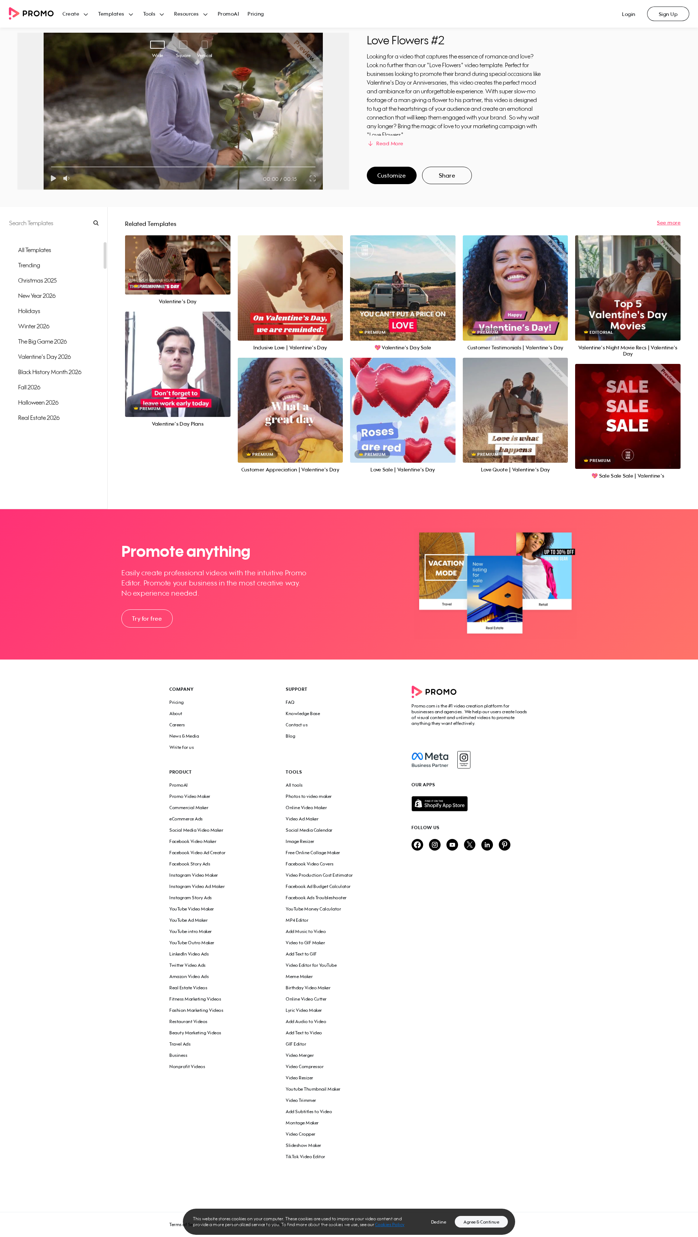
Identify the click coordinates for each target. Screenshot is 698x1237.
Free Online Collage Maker (313, 852)
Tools (149, 14)
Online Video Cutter (306, 999)
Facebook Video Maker (192, 841)
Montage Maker (302, 1123)
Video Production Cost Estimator (319, 875)
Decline (438, 1222)
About (175, 713)
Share (447, 175)
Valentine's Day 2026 (44, 356)
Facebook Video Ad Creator (197, 852)
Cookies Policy (390, 1224)
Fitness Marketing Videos (195, 999)
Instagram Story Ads (190, 897)
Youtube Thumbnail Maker (313, 1089)
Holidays (29, 311)
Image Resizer (300, 841)
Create (71, 14)
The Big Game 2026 (42, 341)
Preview (177, 257)
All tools (294, 785)
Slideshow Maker (303, 1145)
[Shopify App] (470, 803)
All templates (34, 250)
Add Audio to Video (306, 1021)
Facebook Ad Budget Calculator (318, 886)
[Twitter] (470, 845)
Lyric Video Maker (304, 1010)
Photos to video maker (309, 796)
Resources (186, 14)
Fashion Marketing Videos (196, 1010)
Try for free (147, 618)
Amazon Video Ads (189, 976)
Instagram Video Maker (193, 875)
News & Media (184, 736)
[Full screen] (313, 178)
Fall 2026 (29, 387)
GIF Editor (296, 1044)
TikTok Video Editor (305, 1156)
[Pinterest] (504, 845)
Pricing (256, 14)
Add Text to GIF (301, 954)
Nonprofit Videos (187, 1066)
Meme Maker (299, 976)
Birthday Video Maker (308, 987)
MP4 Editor (297, 920)
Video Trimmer (301, 1100)
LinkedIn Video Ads (189, 954)
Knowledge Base (303, 713)
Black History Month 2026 (49, 372)
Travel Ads (179, 1044)
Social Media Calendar (309, 830)
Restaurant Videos (188, 1021)
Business (178, 1055)
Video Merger (300, 1055)
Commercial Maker (188, 807)
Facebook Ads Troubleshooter (316, 897)
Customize (391, 175)
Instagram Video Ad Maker (197, 886)
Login (628, 14)
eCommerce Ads (186, 819)
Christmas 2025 (37, 280)
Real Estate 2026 (39, 417)
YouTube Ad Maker (188, 920)
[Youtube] (452, 845)
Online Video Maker (306, 807)
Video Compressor (305, 1066)
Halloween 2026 (38, 402)
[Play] (53, 178)
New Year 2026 (37, 295)
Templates (111, 14)
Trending (29, 265)
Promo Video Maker (189, 796)
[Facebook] (430, 760)
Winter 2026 (33, 326)
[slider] (51, 167)
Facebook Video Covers (310, 864)
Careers (177, 724)
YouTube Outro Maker (191, 942)
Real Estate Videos (188, 987)
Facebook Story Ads (189, 864)
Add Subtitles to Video (309, 1111)
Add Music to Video (306, 931)
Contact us (297, 724)
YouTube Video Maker (191, 909)
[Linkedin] (487, 845)
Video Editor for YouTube (311, 965)
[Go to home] (36, 14)
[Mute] (67, 178)
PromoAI (228, 14)
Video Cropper (301, 1134)
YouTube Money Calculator (313, 909)
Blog (290, 736)
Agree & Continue (481, 1222)
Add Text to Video (304, 1032)
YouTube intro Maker (190, 931)
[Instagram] (463, 759)
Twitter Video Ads (187, 965)
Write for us (181, 747)
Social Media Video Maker (196, 830)
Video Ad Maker (302, 819)
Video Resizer (299, 1077)
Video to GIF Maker (305, 942)
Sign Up (668, 14)
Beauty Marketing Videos (195, 1032)
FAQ (290, 702)
